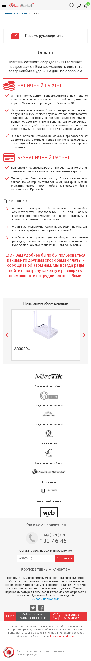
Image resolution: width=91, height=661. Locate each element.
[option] (45, 335)
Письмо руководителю (44, 36)
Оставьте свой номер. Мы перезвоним (45, 550)
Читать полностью (46, 599)
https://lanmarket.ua (62, 636)
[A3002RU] (46, 325)
